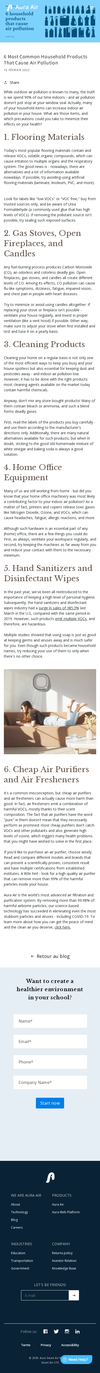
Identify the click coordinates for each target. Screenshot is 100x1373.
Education (18, 1253)
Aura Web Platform (66, 1212)
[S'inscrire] (74, 1295)
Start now (50, 1103)
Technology (19, 1212)
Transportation (22, 1260)
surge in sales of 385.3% (59, 607)
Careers (17, 1227)
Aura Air (58, 1204)
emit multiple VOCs (71, 618)
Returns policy (62, 1253)
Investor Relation (64, 1260)
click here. (63, 927)
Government (20, 1268)
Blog (14, 1220)
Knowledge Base (64, 1268)
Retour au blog (53, 956)
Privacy (46, 1345)
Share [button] (14, 82)
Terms (26, 1345)
